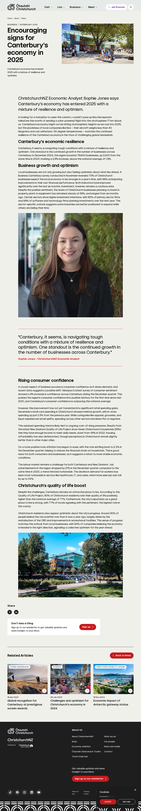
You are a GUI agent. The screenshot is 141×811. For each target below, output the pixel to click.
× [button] (135, 790)
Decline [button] (126, 802)
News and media (112, 746)
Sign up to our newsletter (89, 778)
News (23, 18)
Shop (74, 741)
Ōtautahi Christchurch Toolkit (86, 751)
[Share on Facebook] (9, 612)
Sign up (86, 627)
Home (9, 18)
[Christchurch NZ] (21, 7)
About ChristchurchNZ (82, 736)
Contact (108, 751)
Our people (109, 741)
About (16, 18)
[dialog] (117, 797)
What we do (110, 736)
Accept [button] (108, 802)
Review (112, 796)
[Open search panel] (131, 7)
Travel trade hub (80, 756)
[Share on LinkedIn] (16, 612)
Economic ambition (81, 746)
